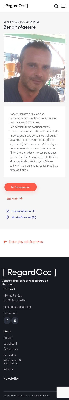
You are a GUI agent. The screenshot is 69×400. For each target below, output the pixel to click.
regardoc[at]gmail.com (17, 306)
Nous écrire (10, 313)
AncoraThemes (11, 395)
